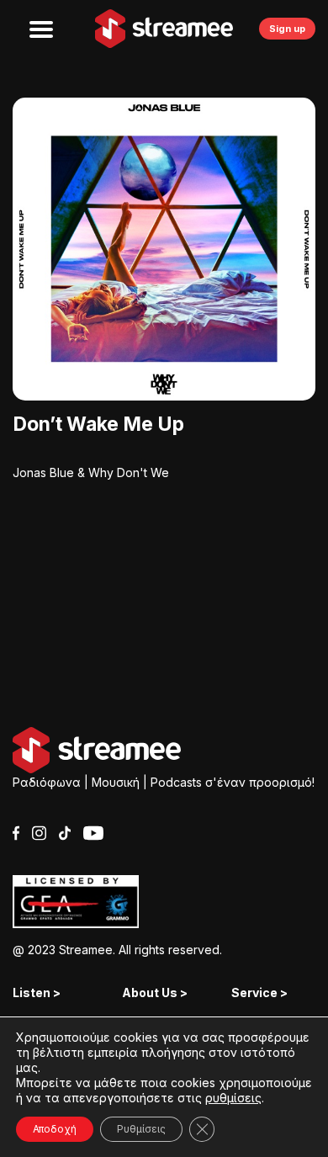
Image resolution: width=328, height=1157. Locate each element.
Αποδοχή (55, 1129)
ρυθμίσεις (233, 1098)
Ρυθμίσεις (141, 1129)
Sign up (287, 28)
